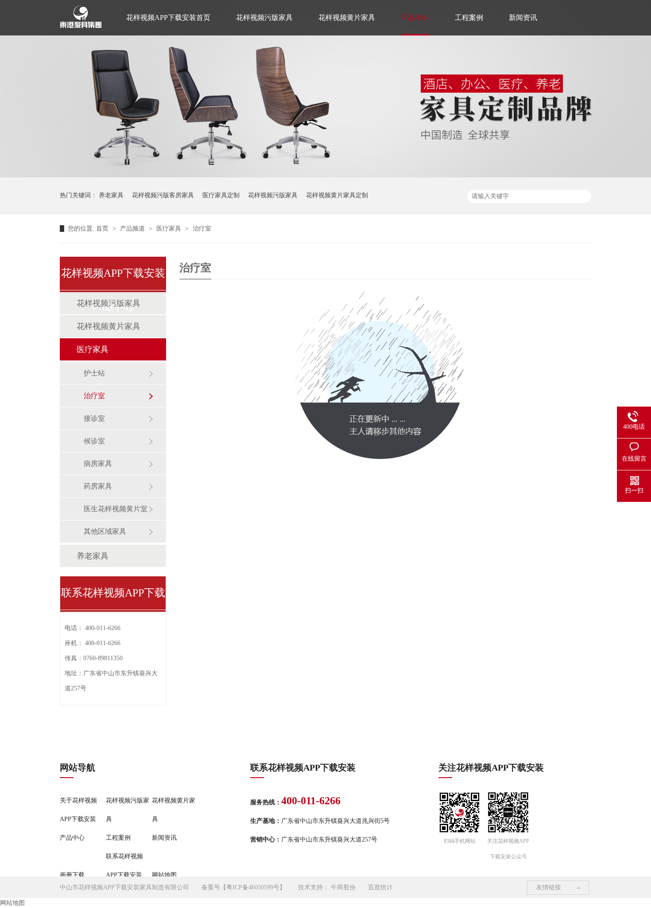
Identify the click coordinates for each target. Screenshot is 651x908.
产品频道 (133, 228)
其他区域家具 (105, 531)
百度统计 (380, 887)
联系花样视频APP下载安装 (124, 865)
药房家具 (98, 486)
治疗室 (202, 228)
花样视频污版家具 (264, 17)
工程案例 (469, 17)
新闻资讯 (523, 17)
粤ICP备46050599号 (252, 887)
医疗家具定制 (221, 195)
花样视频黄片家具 (346, 17)
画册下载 (72, 875)
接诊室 (94, 418)
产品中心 (415, 17)
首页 (103, 228)
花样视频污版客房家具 (163, 195)
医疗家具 (169, 228)
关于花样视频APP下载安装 (78, 809)
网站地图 (164, 875)
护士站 (94, 373)
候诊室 (94, 441)
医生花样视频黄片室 (115, 509)
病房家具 (98, 463)
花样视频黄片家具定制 (337, 195)
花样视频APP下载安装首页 (168, 17)
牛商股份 (343, 887)
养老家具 (111, 195)
